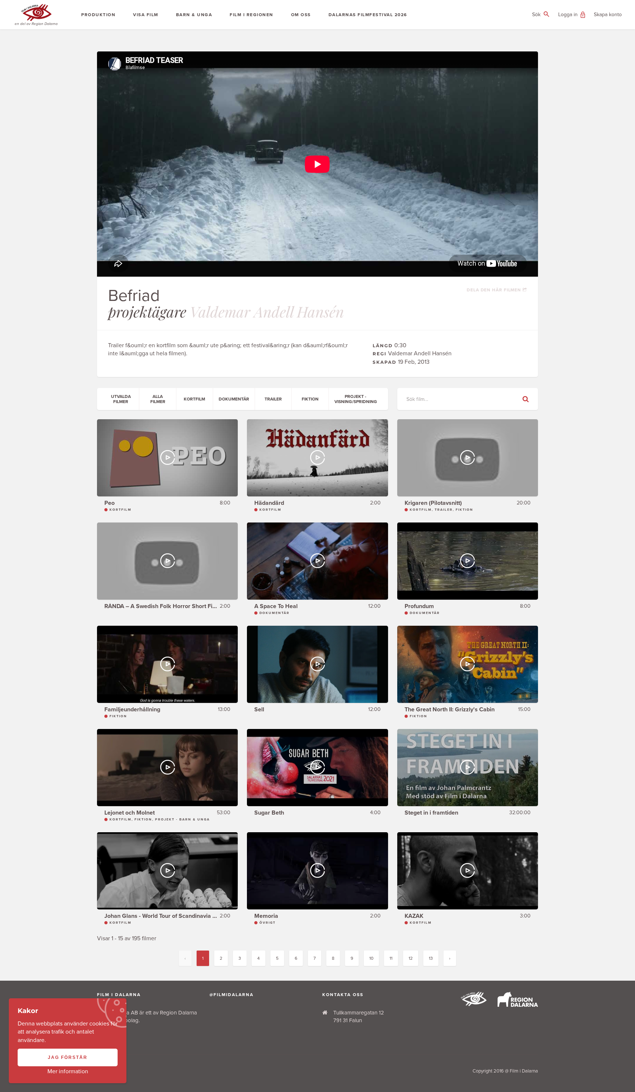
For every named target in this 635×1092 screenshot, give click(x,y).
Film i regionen (251, 14)
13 (431, 958)
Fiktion (310, 399)
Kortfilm (194, 399)
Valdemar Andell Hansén (267, 311)
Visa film (145, 14)
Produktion (98, 14)
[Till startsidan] (474, 1004)
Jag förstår (67, 1057)
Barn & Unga (194, 14)
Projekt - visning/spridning (355, 399)
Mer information (67, 1071)
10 (371, 958)
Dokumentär (234, 399)
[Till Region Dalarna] (518, 1005)
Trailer (273, 399)
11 (391, 958)
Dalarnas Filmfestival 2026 (368, 14)
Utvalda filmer (121, 399)
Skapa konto (608, 14)
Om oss (301, 14)
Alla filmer (157, 399)
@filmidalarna (231, 994)
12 (411, 958)
